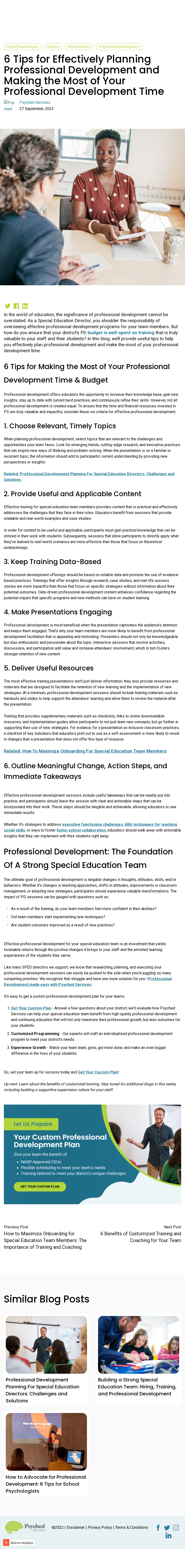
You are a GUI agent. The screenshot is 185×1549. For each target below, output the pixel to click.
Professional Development (119, 47)
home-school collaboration (81, 830)
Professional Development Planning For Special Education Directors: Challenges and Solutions (42, 1390)
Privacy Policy (100, 1527)
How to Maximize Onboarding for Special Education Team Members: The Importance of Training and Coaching (45, 1240)
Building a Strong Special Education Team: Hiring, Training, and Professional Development (137, 1386)
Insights (53, 47)
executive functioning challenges (92, 824)
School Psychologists (23, 47)
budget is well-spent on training (121, 332)
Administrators (79, 47)
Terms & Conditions (131, 1527)
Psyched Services (35, 102)
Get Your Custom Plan (31, 1008)
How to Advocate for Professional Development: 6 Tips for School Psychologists (46, 1484)
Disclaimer (76, 1527)
